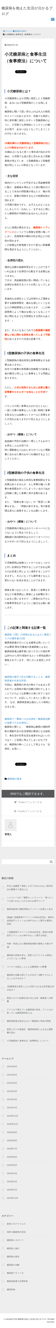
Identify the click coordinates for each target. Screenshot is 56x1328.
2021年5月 (12, 1083)
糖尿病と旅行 (13, 1248)
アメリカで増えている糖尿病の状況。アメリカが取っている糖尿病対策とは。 (30, 1011)
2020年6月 (12, 1157)
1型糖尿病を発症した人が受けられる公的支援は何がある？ (30, 988)
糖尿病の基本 (14, 779)
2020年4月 (12, 1173)
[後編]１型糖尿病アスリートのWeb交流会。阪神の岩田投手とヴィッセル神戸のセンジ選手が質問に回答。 (30, 920)
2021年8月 (12, 1066)
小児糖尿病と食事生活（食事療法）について (28, 1041)
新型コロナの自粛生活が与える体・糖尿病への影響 (30, 999)
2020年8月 (12, 1140)
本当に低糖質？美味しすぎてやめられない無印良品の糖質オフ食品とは (30, 887)
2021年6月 (12, 1075)
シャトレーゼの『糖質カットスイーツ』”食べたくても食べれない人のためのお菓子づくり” (30, 899)
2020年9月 (12, 1132)
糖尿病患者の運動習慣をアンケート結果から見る (30, 909)
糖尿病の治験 (13, 1265)
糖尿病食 (11, 1289)
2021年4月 (12, 1091)
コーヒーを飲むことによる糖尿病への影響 (27, 967)
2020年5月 (12, 1165)
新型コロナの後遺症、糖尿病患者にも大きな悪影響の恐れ (30, 1031)
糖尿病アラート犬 (15, 1273)
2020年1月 (12, 1189)
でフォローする (30, 802)
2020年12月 (12, 1116)
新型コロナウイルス (16, 1224)
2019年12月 (12, 1198)
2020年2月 (12, 1181)
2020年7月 (12, 1148)
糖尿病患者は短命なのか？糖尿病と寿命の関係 (29, 1021)
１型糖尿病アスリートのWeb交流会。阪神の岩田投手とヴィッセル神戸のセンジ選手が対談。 (30, 933)
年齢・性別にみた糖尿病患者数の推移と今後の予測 (30, 945)
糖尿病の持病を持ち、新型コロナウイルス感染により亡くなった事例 (30, 957)
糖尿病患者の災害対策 (17, 1281)
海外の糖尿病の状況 (16, 1232)
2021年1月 (12, 1107)
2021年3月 (12, 1099)
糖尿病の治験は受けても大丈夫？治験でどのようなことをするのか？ (30, 976)
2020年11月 (12, 1124)
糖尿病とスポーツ (15, 1240)
